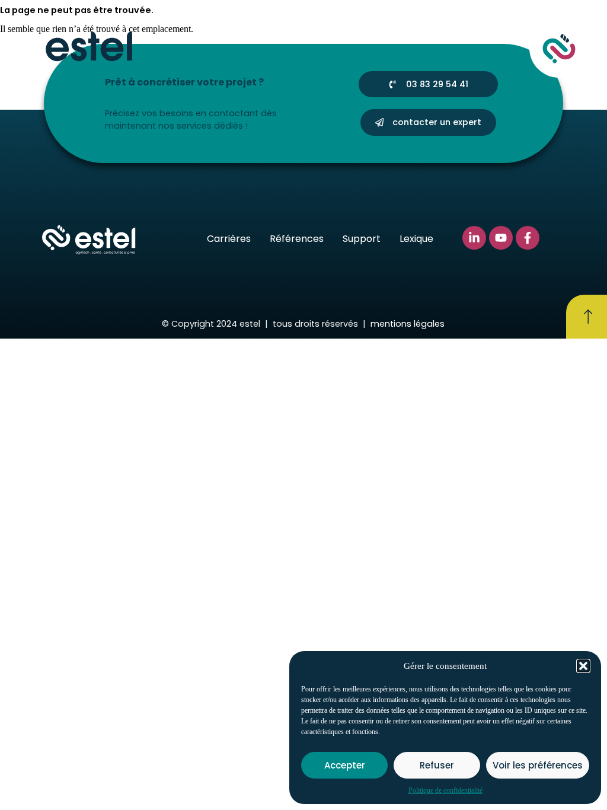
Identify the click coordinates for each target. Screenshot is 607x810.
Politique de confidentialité (445, 790)
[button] (583, 666)
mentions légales (407, 324)
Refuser (437, 765)
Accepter (344, 765)
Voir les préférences (538, 765)
